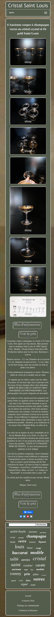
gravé (14, 580)
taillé (14, 559)
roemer (32, 542)
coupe (12, 537)
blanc (30, 547)
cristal (39, 558)
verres (39, 579)
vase (26, 570)
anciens (33, 531)
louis (19, 546)
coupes (43, 575)
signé (24, 584)
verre (22, 541)
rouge (38, 548)
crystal (33, 585)
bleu (32, 570)
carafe (40, 565)
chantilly (21, 537)
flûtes (28, 580)
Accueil (28, 595)
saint (15, 564)
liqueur (42, 542)
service (25, 559)
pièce (36, 574)
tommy (15, 573)
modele (40, 569)
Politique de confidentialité (28, 605)
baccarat (20, 552)
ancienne (16, 569)
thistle (12, 542)
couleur (28, 565)
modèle (37, 552)
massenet (43, 532)
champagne (36, 536)
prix (27, 574)
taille (21, 580)
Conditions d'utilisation (28, 610)
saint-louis (18, 531)
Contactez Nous (28, 600)
